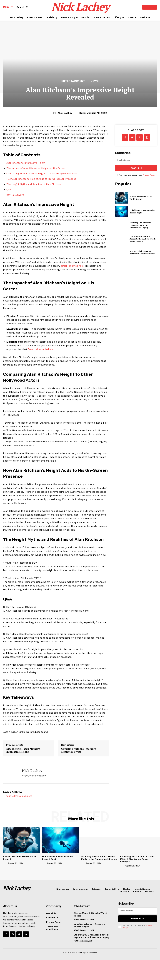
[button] (23, 7)
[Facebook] (125, 137)
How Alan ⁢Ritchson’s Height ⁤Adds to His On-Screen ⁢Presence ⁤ (41, 178)
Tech (76, 941)
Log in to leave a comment (18, 796)
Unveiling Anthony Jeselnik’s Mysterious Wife (78, 750)
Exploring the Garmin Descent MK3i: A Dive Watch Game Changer (142, 238)
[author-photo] (5, 863)
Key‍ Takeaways (15, 195)
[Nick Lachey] (10, 772)
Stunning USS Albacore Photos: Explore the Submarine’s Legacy (140, 225)
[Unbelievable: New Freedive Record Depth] (121, 211)
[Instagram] (12, 934)
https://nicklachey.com (34, 775)
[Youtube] (26, 934)
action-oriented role (72, 265)
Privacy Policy (149, 175)
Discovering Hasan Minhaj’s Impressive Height (23, 750)
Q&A (8, 189)
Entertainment (73, 81)
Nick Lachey (65, 113)
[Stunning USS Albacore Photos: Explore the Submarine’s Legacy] (121, 225)
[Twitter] (132, 137)
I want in (134, 168)
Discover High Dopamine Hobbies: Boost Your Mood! (142, 252)
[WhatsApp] (147, 137)
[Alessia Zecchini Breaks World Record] (121, 197)
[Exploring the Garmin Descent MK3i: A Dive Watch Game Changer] (121, 239)
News (94, 81)
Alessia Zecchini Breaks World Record (141, 197)
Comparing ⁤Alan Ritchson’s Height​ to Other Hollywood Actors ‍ (42, 173)
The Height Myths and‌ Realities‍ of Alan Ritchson (33, 184)
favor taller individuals (40, 349)
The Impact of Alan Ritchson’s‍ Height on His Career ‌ (36, 168)
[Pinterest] (139, 137)
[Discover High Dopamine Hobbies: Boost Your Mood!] (121, 252)
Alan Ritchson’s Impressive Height (25, 162)
